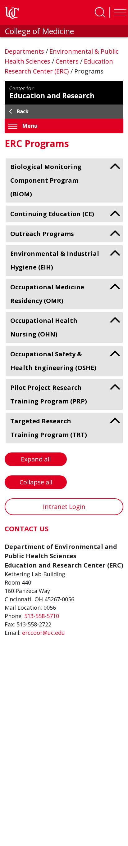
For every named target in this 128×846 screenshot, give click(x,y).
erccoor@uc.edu (43, 632)
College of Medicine (39, 31)
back (23, 111)
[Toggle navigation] (118, 12)
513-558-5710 (41, 616)
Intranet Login (64, 506)
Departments (25, 51)
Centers (68, 61)
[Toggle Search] (100, 12)
